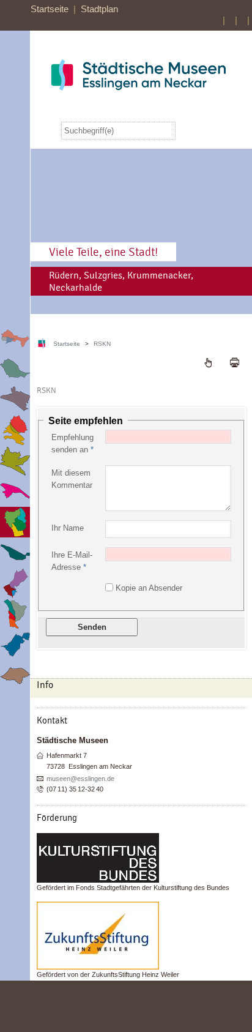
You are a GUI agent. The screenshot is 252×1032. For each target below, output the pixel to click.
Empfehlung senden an (72, 443)
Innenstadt (15, 399)
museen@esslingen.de (80, 778)
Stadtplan (99, 9)
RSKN (15, 522)
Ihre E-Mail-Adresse (71, 561)
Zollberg (15, 675)
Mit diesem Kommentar (71, 479)
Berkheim (15, 369)
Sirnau (15, 552)
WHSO (15, 614)
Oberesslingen (15, 461)
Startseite (50, 9)
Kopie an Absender (149, 588)
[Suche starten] (188, 130)
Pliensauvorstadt (15, 491)
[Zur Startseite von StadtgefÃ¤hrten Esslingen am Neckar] (138, 75)
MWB (15, 430)
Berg (15, 338)
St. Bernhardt (15, 583)
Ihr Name (67, 528)
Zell (15, 644)
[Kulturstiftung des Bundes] (141, 858)
